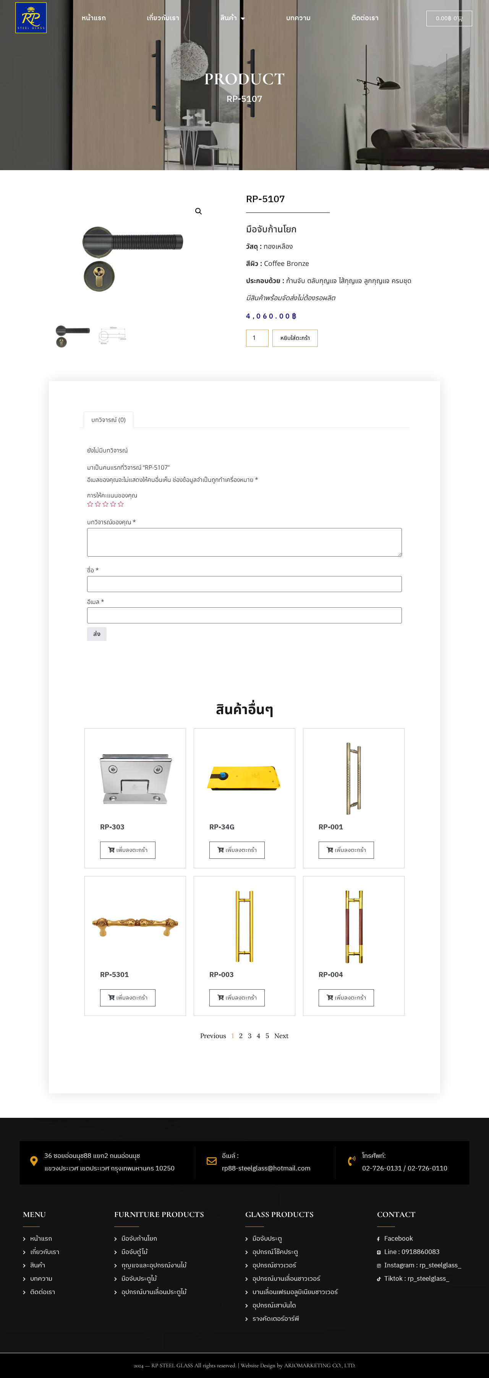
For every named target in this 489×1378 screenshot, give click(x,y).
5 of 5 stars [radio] (121, 504)
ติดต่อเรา (365, 18)
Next (281, 1036)
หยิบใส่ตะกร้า (295, 338)
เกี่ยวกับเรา (163, 18)
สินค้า (228, 18)
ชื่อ (93, 570)
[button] (199, 211)
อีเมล (95, 602)
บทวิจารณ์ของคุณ (111, 522)
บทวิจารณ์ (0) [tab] (108, 420)
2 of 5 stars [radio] (98, 504)
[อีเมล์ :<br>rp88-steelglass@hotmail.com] (212, 1161)
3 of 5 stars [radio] (105, 504)
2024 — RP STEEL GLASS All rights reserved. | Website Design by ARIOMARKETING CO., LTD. (244, 1365)
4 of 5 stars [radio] (113, 504)
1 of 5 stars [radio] (90, 504)
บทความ (298, 18)
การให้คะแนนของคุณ (112, 496)
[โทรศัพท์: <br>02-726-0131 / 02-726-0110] (352, 1161)
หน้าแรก (94, 18)
